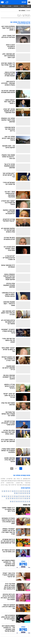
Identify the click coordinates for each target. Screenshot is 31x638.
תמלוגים (3, 478)
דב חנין (2, 484)
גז (21, 478)
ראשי (28, 6)
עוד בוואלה (26, 505)
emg (6, 484)
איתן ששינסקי (10, 480)
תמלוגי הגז (22, 10)
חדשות (22, 6)
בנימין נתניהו (27, 480)
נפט (15, 478)
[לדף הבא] (11, 468)
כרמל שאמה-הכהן (19, 480)
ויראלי (3, 6)
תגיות (24, 2)
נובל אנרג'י (27, 482)
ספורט (9, 6)
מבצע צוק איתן (26, 484)
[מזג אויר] (7, 2)
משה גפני (19, 484)
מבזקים (16, 6)
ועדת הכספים (10, 482)
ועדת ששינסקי (26, 478)
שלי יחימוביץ (19, 482)
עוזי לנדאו (13, 484)
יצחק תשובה (4, 480)
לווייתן (2, 482)
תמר (9, 484)
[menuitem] (22, 6)
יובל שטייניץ (9, 478)
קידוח (18, 478)
